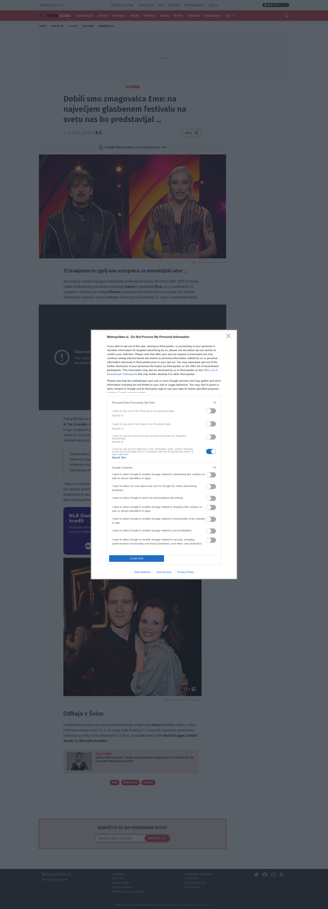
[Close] (229, 337)
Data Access (164, 572)
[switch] (211, 410)
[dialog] (164, 454)
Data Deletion (142, 572)
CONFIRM (137, 558)
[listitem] (164, 402)
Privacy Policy (185, 572)
